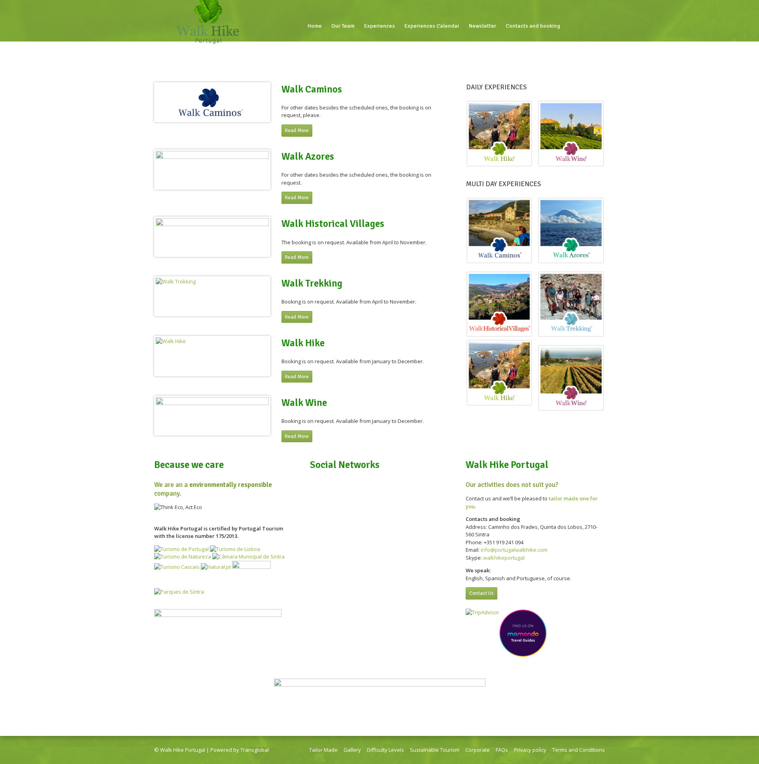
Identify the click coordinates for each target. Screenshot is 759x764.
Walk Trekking (311, 283)
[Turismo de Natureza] (182, 556)
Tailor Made (323, 749)
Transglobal (254, 749)
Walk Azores (307, 156)
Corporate (477, 749)
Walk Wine (304, 403)
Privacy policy (530, 749)
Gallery (352, 749)
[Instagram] (591, 26)
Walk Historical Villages (332, 224)
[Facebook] (571, 26)
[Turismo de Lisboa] (235, 549)
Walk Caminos (311, 89)
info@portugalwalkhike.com (514, 549)
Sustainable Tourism (434, 749)
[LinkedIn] (581, 26)
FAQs (502, 749)
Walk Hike (303, 343)
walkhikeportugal (504, 557)
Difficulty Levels (385, 749)
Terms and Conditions (578, 749)
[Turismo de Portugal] (181, 549)
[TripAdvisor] (602, 26)
